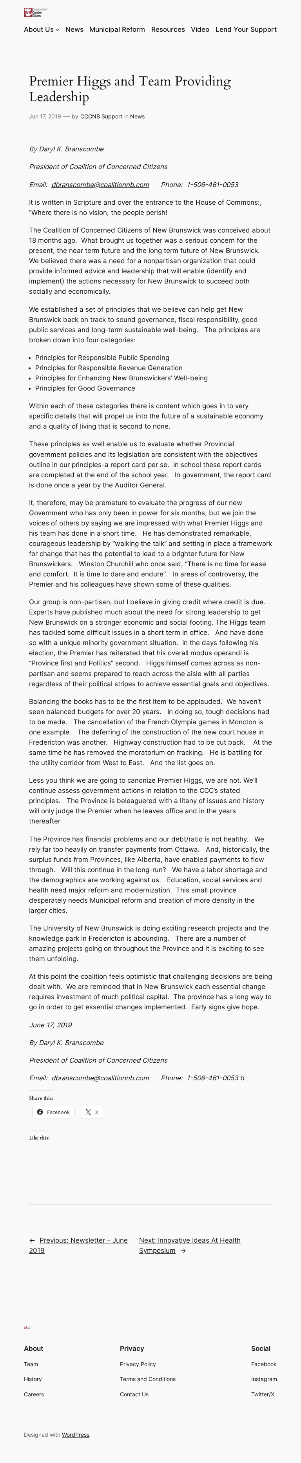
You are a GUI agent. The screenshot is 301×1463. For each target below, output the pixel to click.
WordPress (75, 1434)
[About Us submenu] (58, 29)
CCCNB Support (101, 116)
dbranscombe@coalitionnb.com (100, 185)
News (137, 116)
